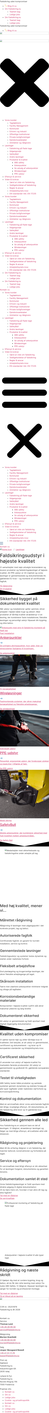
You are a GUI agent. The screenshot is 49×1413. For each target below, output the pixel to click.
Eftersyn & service (13, 349)
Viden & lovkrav (12, 352)
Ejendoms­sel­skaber (18, 312)
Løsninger (9, 318)
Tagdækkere (15, 295)
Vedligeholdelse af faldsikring (23, 357)
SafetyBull (14, 326)
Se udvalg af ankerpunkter (26, 340)
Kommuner (14, 301)
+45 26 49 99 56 (8, 1327)
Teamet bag (15, 11)
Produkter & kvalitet (18, 332)
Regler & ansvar (17, 360)
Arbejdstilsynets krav (19, 363)
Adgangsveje (15, 323)
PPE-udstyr (19, 346)
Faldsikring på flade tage (21, 321)
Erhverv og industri (18, 304)
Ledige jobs (15, 14)
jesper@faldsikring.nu (9, 1355)
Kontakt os (9, 1392)
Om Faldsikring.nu (13, 9)
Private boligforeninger (20, 309)
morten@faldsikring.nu (10, 1343)
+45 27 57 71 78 (7, 1353)
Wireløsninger (20, 343)
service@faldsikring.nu (10, 1329)
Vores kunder (11, 292)
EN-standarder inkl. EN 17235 (23, 366)
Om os (8, 1394)
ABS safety (19, 335)
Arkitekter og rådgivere (20, 315)
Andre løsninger (17, 329)
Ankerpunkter (20, 338)
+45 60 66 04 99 (8, 1340)
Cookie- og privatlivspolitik (17, 1400)
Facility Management (19, 298)
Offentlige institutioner (20, 306)
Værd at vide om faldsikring (22, 355)
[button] (24, 416)
